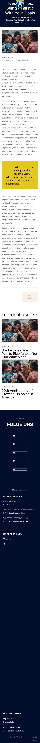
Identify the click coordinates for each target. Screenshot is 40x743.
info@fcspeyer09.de (17, 513)
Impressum (7, 719)
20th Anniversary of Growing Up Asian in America (17, 394)
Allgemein (7, 57)
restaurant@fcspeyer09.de (19, 521)
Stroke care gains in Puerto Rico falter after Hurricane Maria (19, 353)
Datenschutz (8, 722)
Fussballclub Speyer (22, 60)
